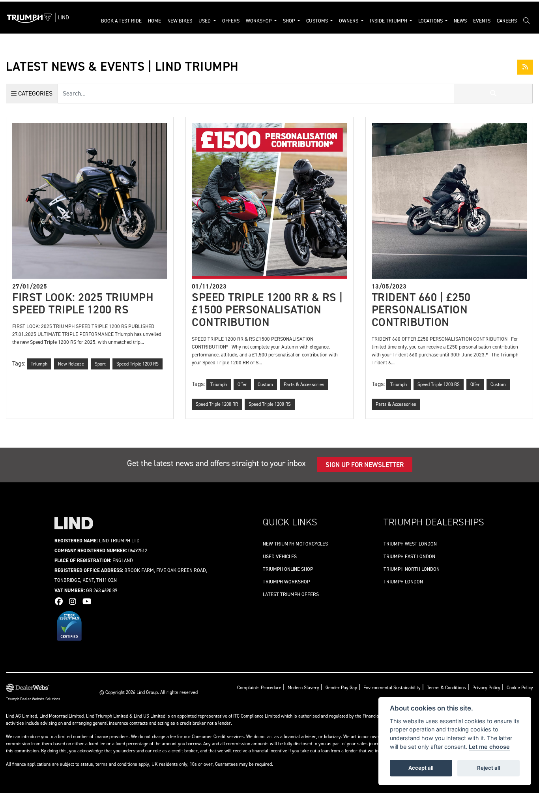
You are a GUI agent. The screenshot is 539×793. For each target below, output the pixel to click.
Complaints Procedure (259, 687)
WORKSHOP (259, 20)
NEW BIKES (179, 20)
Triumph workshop (286, 581)
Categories (34, 93)
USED (205, 20)
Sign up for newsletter (365, 464)
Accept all (420, 768)
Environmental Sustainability (392, 687)
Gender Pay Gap (341, 687)
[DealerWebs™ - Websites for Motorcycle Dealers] (33, 688)
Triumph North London (412, 569)
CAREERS (507, 20)
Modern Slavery (303, 687)
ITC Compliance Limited (257, 716)
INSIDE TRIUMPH (389, 20)
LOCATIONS (431, 20)
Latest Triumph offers (291, 594)
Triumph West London (410, 543)
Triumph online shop (288, 569)
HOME (154, 20)
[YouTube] (89, 601)
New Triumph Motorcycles (295, 543)
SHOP (289, 20)
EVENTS (481, 20)
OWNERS (349, 20)
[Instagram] (74, 601)
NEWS (460, 20)
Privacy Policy (486, 687)
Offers (231, 20)
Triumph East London (409, 556)
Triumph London (403, 581)
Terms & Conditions (446, 687)
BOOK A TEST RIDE (121, 20)
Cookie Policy (520, 687)
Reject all (488, 768)
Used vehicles (280, 556)
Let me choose (489, 746)
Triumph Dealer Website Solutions (33, 698)
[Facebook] (60, 601)
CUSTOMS (317, 20)
